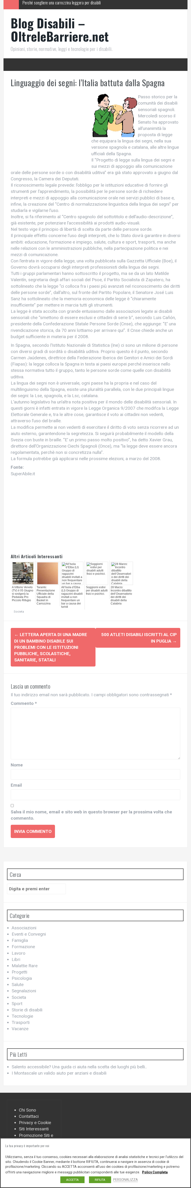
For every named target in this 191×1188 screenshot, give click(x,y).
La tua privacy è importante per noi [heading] (27, 1145)
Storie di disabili (27, 1010)
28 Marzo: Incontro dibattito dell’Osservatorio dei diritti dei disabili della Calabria (121, 595)
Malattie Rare (25, 965)
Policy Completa (155, 1172)
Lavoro (18, 953)
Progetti (19, 972)
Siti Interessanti (34, 1129)
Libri (16, 959)
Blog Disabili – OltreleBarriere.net (60, 29)
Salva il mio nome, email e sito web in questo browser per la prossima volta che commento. (91, 815)
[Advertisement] (50, 128)
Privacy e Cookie (35, 1122)
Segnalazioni (24, 990)
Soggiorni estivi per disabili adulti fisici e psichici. (97, 590)
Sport (17, 1003)
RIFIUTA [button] (100, 1179)
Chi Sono (27, 1110)
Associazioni (24, 928)
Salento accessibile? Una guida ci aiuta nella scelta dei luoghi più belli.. (79, 1066)
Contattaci (29, 1116)
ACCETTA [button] (72, 1179)
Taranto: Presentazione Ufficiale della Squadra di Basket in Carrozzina (46, 595)
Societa (19, 611)
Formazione (23, 946)
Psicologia (22, 978)
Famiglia (20, 940)
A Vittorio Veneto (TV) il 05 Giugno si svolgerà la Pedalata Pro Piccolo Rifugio (22, 594)
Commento (24, 703)
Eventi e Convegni (29, 934)
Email (16, 785)
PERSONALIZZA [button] (125, 1180)
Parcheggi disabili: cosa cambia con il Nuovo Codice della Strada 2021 (75, 4)
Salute (18, 984)
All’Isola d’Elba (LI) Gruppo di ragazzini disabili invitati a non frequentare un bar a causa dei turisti (72, 597)
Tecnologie (22, 1016)
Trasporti (21, 1022)
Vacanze (20, 1028)
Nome (17, 765)
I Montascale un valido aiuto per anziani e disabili (59, 1073)
